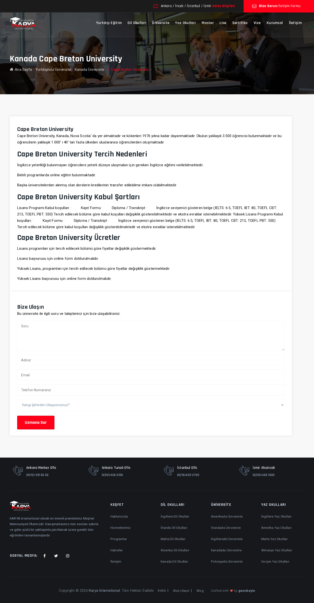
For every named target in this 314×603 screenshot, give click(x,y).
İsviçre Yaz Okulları (275, 561)
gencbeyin (246, 590)
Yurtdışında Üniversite (53, 69)
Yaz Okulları (185, 22)
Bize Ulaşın (181, 590)
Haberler (116, 550)
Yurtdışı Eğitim (109, 22)
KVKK (162, 590)
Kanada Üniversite (89, 69)
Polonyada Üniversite (227, 561)
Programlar (118, 539)
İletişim (295, 22)
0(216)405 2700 (188, 475)
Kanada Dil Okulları (174, 561)
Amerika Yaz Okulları (276, 528)
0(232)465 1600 (264, 475)
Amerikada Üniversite (227, 516)
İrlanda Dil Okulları (174, 528)
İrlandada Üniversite (226, 528)
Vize (257, 22)
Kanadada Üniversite (226, 550)
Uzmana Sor (36, 422)
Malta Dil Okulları (173, 539)
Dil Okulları (137, 22)
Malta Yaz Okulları (274, 539)
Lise (223, 22)
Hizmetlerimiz (120, 528)
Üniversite (160, 22)
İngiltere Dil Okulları (175, 516)
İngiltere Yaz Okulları (276, 516)
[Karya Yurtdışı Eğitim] (23, 23)
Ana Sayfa (23, 69)
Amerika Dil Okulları (175, 550)
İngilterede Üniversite (227, 539)
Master (208, 22)
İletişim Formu (289, 6)
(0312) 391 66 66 (37, 475)
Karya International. (105, 590)
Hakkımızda (119, 516)
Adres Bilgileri (223, 6)
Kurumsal (275, 22)
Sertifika (240, 22)
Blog (200, 590)
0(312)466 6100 (112, 475)
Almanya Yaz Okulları (276, 550)
